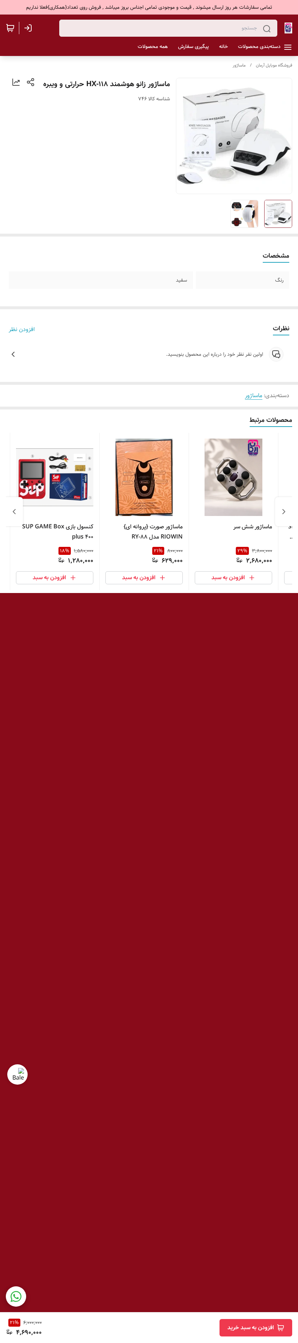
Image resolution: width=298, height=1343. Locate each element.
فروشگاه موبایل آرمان (274, 65)
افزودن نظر (22, 329)
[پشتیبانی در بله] (17, 1074)
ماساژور (239, 65)
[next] (14, 511)
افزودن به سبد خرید (250, 1327)
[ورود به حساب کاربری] (29, 28)
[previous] (284, 511)
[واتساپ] (16, 1296)
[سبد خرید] (10, 28)
